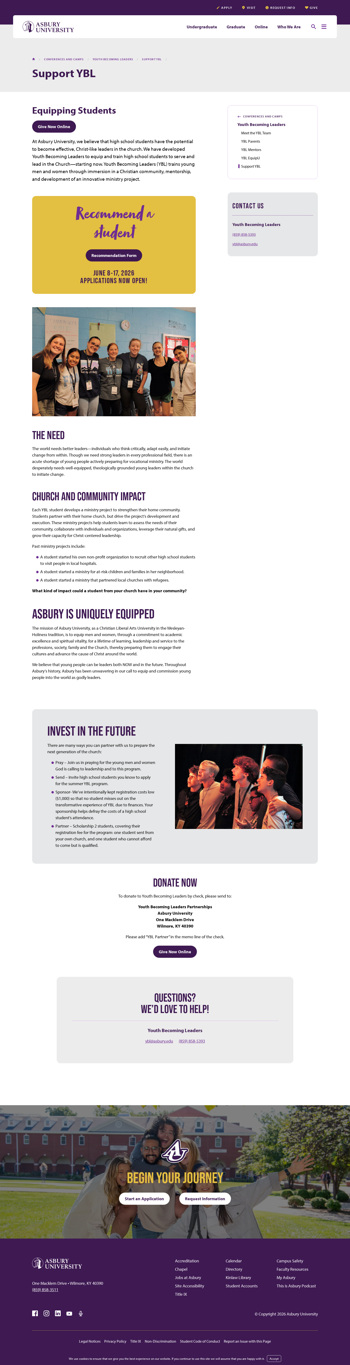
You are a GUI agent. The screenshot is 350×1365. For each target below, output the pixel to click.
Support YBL (251, 166)
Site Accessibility (189, 1286)
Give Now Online (54, 126)
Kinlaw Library (238, 1277)
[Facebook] (35, 1313)
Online (261, 27)
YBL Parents (250, 141)
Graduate (236, 27)
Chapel (181, 1269)
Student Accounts (242, 1286)
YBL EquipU (250, 158)
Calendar (234, 1261)
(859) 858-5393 (244, 234)
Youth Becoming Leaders (261, 124)
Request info (282, 7)
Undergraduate (202, 27)
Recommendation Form (113, 255)
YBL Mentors (251, 149)
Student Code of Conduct (200, 1341)
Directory (234, 1269)
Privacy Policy (115, 1341)
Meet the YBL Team (256, 132)
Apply (226, 7)
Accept (274, 1358)
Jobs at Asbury (188, 1277)
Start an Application (144, 1198)
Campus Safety (290, 1261)
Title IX (181, 1294)
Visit (251, 7)
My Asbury (286, 1277)
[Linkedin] (58, 1313)
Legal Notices (89, 1341)
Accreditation (187, 1261)
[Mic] (81, 1313)
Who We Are (289, 27)
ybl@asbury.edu (245, 243)
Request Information (205, 1198)
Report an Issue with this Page (247, 1341)
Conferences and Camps (260, 116)
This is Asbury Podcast (296, 1286)
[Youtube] (69, 1313)
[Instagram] (46, 1313)
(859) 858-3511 (45, 1289)
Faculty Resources (292, 1269)
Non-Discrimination (160, 1341)
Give (314, 7)
